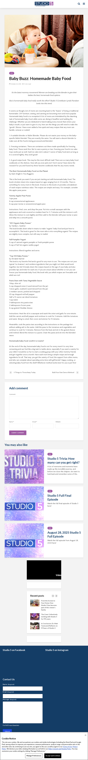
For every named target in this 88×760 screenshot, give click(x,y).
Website (58, 422)
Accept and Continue (53, 756)
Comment (12, 394)
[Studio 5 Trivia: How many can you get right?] (24, 466)
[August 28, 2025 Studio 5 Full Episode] (24, 540)
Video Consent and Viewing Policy (59, 749)
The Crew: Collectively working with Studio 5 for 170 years (49, 616)
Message (9, 699)
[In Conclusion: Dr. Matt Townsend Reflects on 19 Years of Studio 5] (34, 626)
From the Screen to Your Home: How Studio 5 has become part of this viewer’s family (49, 605)
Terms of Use (67, 747)
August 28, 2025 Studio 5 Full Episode (64, 534)
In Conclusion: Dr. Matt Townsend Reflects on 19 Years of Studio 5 (49, 626)
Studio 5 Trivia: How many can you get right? (63, 460)
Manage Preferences (33, 756)
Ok (85, 735)
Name (11, 422)
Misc (11, 73)
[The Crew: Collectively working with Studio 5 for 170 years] (34, 617)
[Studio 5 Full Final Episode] (24, 503)
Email (34, 422)
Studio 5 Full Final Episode (59, 497)
